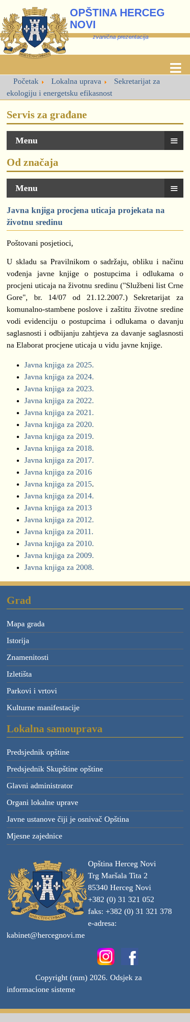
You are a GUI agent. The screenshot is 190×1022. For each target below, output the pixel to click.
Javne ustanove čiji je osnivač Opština (68, 819)
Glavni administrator (40, 785)
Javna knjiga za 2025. (59, 364)
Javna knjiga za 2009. (59, 555)
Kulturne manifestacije (43, 707)
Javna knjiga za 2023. (59, 388)
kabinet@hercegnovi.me (46, 935)
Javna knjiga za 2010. (59, 543)
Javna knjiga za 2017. (59, 460)
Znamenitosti (28, 657)
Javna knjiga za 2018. (59, 448)
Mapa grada (26, 623)
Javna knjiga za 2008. (59, 567)
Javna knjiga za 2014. (59, 495)
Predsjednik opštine (38, 752)
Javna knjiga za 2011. (59, 531)
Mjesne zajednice (34, 835)
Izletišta (19, 674)
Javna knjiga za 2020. (59, 424)
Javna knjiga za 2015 (58, 483)
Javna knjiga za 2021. (59, 412)
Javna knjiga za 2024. (59, 376)
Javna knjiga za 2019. (59, 436)
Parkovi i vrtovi (32, 690)
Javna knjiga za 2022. (59, 400)
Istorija (18, 640)
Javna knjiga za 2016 (58, 472)
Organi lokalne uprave (42, 802)
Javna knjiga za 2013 (58, 507)
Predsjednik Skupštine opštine (55, 768)
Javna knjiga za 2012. (59, 519)
